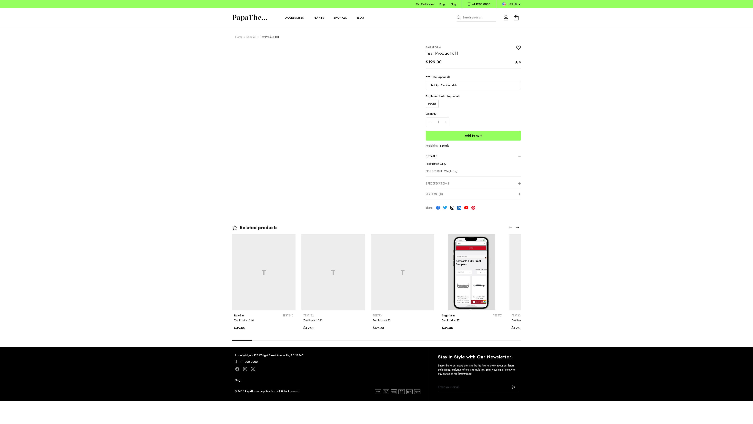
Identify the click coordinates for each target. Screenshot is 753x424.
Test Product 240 (244, 320)
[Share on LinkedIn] (459, 208)
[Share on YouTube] (466, 208)
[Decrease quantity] (430, 122)
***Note (438, 77)
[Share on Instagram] (452, 208)
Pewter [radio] (432, 104)
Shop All (340, 18)
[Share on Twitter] (445, 208)
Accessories (294, 18)
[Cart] (517, 18)
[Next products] (517, 227)
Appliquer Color (443, 96)
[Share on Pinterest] (473, 208)
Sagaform (433, 47)
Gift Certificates (425, 4)
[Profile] (506, 18)
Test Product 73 (382, 320)
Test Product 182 (313, 320)
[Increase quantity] (445, 122)
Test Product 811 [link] (269, 37)
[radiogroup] (473, 104)
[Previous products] (510, 227)
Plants (319, 18)
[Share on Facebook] (438, 208)
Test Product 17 (450, 320)
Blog (442, 4)
